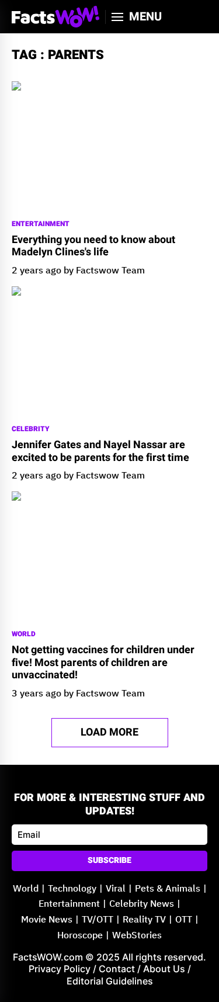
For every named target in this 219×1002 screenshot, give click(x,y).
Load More (109, 732)
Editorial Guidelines (110, 981)
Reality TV (144, 920)
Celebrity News (141, 904)
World (24, 634)
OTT (183, 920)
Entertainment (40, 224)
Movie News (46, 920)
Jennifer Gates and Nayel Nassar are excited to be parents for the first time (100, 451)
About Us (164, 969)
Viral (116, 889)
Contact (117, 969)
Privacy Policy (60, 969)
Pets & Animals (167, 889)
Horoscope (80, 936)
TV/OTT (97, 920)
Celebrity (31, 429)
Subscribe (109, 860)
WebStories (137, 936)
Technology (72, 889)
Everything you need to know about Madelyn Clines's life (93, 246)
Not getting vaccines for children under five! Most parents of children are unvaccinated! (103, 663)
